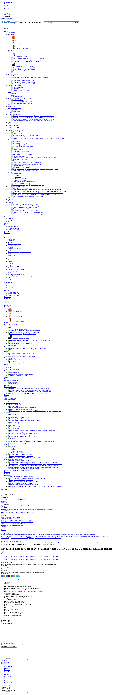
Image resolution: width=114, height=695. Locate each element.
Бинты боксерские (91, 542)
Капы (98, 542)
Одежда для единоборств (22, 542)
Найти (6, 302)
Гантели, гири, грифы (14, 85)
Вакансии (11, 221)
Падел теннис (12, 201)
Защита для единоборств (37, 542)
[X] (9, 576)
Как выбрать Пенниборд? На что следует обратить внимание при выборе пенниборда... (27, 509)
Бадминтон (11, 32)
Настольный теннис (14, 114)
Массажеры (11, 106)
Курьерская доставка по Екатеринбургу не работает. (16, 506)
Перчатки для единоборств (66, 542)
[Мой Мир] (7, 576)
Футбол (10, 172)
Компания (4, 660)
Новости (10, 218)
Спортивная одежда (14, 125)
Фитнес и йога (12, 140)
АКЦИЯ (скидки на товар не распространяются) (22, 197)
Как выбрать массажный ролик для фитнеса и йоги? (17, 522)
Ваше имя (4, 622)
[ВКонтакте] (2, 576)
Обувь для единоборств (8, 542)
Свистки (10, 124)
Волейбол (11, 79)
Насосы (10, 112)
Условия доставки (13, 228)
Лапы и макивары (80, 542)
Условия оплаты (13, 226)
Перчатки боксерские (51, 542)
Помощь (3, 663)
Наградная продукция (14, 108)
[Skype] (17, 576)
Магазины (7, 231)
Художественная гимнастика (16, 186)
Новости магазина (8, 497)
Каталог (6, 31)
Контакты (7, 233)
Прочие (10, 122)
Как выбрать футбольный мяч (10, 518)
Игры (9, 92)
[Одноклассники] (4, 576)
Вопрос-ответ (8, 682)
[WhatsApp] (14, 576)
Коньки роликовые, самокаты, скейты (19, 98)
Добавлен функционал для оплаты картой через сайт (17, 512)
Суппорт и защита (13, 127)
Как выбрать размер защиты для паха (12, 525)
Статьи (6, 681)
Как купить (7, 225)
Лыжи (10, 104)
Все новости (4, 502)
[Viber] (12, 576)
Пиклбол (10, 199)
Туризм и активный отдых (16, 130)
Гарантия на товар (13, 229)
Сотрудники (11, 220)
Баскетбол (11, 34)
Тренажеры (11, 128)
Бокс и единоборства (14, 51)
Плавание (11, 202)
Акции (6, 223)
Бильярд (10, 50)
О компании (8, 217)
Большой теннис (13, 74)
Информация (5, 662)
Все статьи (4, 515)
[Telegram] (19, 576)
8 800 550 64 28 (5, 13)
